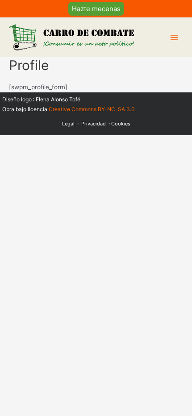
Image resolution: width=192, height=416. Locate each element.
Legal (68, 124)
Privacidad (93, 124)
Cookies (120, 124)
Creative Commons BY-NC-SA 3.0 (92, 109)
